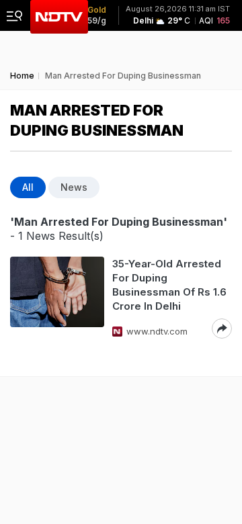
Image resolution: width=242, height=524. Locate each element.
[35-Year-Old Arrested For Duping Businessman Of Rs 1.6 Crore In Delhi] (57, 298)
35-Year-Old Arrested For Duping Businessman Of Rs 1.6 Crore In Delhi (169, 284)
